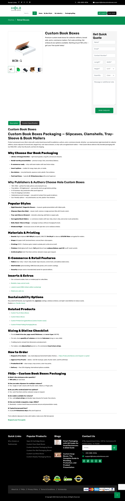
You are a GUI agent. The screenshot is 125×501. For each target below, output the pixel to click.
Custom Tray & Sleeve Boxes (20, 313)
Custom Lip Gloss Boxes (35, 454)
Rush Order (111, 13)
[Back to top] (117, 495)
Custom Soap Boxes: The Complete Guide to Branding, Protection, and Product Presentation (71, 460)
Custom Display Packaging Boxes (39, 457)
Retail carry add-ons (17, 291)
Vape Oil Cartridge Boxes (36, 441)
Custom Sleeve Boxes (18, 317)
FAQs (23, 489)
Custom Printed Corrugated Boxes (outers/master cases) (28, 321)
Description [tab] (14, 123)
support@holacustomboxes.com (106, 2)
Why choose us (13, 441)
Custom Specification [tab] (30, 123)
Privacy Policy (33, 489)
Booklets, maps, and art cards (20, 283)
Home (11, 20)
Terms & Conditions (48, 489)
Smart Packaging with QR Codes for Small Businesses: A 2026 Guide (70, 444)
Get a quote (102, 13)
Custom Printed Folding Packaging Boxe (23, 324)
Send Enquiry (104, 110)
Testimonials (12, 444)
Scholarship (62, 489)
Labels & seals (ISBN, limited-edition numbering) (26, 287)
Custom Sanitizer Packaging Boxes (39, 447)
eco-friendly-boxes (19, 303)
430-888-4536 (83, 2)
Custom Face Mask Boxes (36, 444)
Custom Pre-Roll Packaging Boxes (39, 450)
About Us (14, 489)
